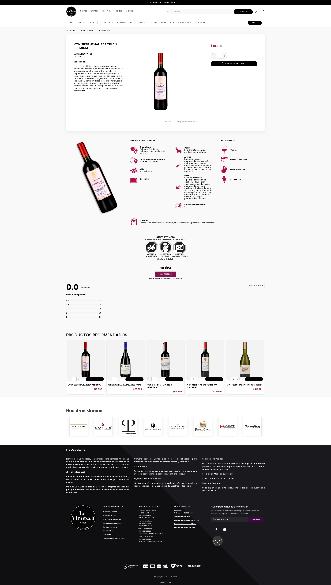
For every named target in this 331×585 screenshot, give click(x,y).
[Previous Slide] (68, 426)
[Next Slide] (262, 426)
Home (83, 31)
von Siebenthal (103, 31)
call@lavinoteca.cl (145, 525)
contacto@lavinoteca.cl (147, 517)
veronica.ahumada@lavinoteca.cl (150, 541)
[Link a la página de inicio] (72, 31)
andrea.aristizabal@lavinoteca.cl (150, 533)
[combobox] (210, 11)
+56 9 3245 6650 (144, 539)
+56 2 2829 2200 (144, 515)
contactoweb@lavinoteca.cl (171, 474)
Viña (91, 31)
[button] (257, 12)
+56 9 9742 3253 (144, 523)
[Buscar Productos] (243, 11)
